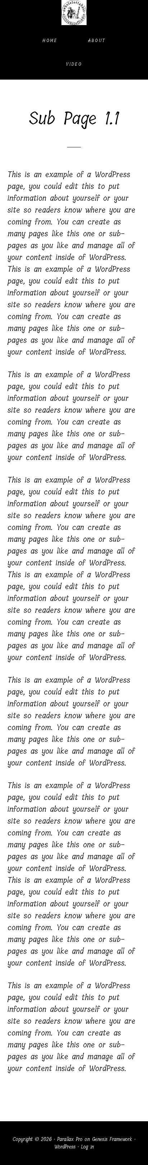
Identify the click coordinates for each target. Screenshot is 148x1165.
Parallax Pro (70, 1139)
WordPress (64, 1147)
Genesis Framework (112, 1139)
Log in (87, 1147)
